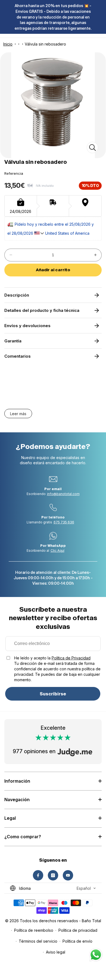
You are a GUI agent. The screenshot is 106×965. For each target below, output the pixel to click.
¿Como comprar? (22, 836)
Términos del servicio (38, 941)
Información (17, 781)
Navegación (17, 799)
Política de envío (77, 941)
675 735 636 (64, 522)
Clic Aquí (57, 550)
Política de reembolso (33, 930)
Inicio (8, 44)
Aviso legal (55, 952)
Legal (10, 818)
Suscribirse (53, 693)
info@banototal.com (63, 494)
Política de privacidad (77, 930)
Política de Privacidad (71, 658)
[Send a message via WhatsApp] (95, 954)
